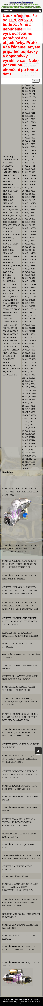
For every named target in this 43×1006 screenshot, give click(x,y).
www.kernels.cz (21, 1004)
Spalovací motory (21, 2)
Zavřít (40, 11)
